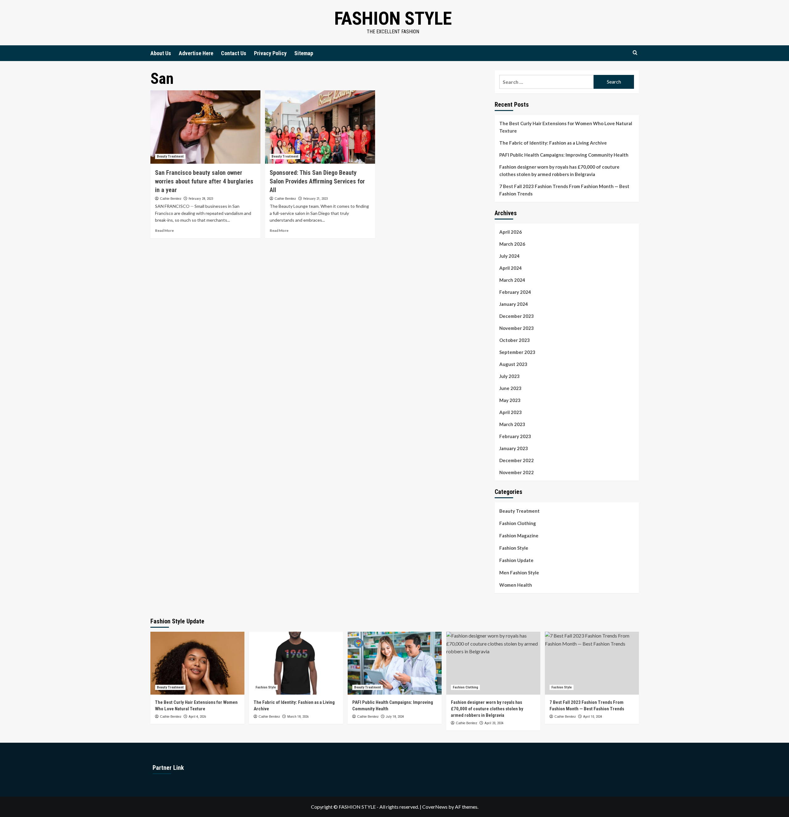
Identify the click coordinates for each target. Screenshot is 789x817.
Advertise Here (196, 53)
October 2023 (514, 340)
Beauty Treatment (170, 156)
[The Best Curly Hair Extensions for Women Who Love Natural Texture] (197, 663)
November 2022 (516, 472)
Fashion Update (516, 560)
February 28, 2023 (201, 199)
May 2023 (510, 400)
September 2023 (517, 352)
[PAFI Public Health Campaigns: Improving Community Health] (395, 663)
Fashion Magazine (518, 535)
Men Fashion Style (519, 572)
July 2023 (509, 376)
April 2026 (510, 232)
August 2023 (513, 364)
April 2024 (510, 268)
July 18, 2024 (395, 717)
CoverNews (435, 807)
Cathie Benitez (171, 198)
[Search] (635, 52)
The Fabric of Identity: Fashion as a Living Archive (553, 143)
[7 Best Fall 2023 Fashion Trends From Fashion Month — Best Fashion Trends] (592, 663)
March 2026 (512, 244)
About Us (160, 53)
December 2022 (516, 460)
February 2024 (515, 292)
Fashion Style (393, 18)
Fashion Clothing (517, 523)
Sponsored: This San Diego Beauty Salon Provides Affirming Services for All (317, 181)
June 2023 (510, 388)
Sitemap (303, 53)
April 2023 (510, 412)
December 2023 (516, 316)
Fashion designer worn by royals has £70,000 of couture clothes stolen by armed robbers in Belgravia (559, 170)
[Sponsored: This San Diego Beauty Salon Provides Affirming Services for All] (320, 127)
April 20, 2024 (493, 723)
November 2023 (516, 328)
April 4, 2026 (197, 717)
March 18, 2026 (298, 717)
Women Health (515, 585)
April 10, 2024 (592, 717)
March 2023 (512, 424)
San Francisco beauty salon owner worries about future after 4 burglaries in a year (204, 181)
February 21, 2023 (315, 199)
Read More (164, 230)
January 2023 (513, 448)
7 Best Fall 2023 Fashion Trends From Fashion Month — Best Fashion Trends (564, 189)
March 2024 (512, 280)
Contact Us (233, 53)
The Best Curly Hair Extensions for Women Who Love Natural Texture (565, 127)
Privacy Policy (270, 53)
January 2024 (513, 304)
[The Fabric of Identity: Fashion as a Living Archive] (296, 663)
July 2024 (509, 256)
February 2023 (515, 436)
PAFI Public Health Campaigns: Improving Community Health (563, 155)
